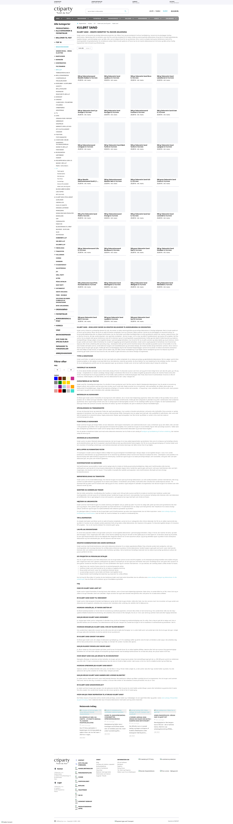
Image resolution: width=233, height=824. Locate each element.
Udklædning (171, 18)
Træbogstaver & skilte (63, 72)
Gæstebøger (60, 155)
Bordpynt (120, 764)
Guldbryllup (60, 244)
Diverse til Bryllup (62, 147)
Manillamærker (61, 173)
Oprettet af (173, 821)
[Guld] (68, 382)
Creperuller (60, 202)
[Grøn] (60, 382)
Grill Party (60, 275)
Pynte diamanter (61, 137)
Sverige (58, 258)
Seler (57, 232)
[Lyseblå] (64, 386)
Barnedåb (59, 59)
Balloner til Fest (64, 38)
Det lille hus (60, 194)
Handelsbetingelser (85, 768)
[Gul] (64, 382)
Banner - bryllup (61, 163)
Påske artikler (61, 281)
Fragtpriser (82, 790)
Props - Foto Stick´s (62, 166)
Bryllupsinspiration (62, 75)
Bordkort (59, 97)
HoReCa (158, 18)
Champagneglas (61, 78)
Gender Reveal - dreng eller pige (64, 52)
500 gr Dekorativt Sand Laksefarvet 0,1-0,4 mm (165, 77)
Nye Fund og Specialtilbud (62, 340)
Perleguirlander (61, 81)
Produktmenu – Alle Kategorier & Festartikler (64, 30)
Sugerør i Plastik (101, 776)
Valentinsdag (61, 268)
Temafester (60, 251)
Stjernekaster (60, 221)
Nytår (58, 278)
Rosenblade (59, 91)
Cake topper (59, 192)
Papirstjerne (60, 210)
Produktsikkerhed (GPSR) (84, 807)
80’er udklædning (62, 306)
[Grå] (56, 382)
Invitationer (60, 234)
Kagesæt (58, 158)
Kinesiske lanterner (62, 208)
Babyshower (60, 56)
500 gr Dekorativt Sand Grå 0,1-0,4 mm (140, 180)
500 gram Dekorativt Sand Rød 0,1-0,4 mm (140, 249)
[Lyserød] (68, 386)
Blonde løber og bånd (63, 189)
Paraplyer (59, 224)
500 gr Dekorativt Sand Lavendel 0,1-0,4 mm (165, 215)
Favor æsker (60, 150)
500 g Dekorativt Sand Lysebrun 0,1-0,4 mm (112, 77)
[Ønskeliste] (143, 11)
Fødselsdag (60, 248)
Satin (57, 115)
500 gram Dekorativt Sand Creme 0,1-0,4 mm (166, 180)
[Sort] (64, 391)
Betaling (81, 785)
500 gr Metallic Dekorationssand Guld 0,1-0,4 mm (87, 181)
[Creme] (68, 378)
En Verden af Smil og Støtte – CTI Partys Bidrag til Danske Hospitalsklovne (90, 720)
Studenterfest (61, 265)
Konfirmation (61, 63)
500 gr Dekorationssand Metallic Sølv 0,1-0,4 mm (113, 180)
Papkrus (119, 766)
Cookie (80, 777)
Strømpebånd (60, 107)
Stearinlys (99, 770)
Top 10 (70, 18)
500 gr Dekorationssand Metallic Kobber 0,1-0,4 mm (87, 77)
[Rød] (60, 391)
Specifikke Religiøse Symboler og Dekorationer (63, 300)
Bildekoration (60, 152)
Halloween (60, 255)
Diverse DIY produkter (63, 184)
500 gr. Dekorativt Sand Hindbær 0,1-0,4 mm (165, 249)
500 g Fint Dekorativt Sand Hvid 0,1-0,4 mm (87, 215)
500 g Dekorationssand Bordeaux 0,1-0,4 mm (112, 249)
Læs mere (82, 737)
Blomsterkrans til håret (64, 226)
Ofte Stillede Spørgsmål (83, 764)
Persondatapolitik (85, 773)
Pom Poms (59, 134)
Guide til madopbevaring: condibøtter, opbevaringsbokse (115, 717)
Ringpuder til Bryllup (63, 94)
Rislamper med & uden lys (64, 160)
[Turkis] (72, 391)
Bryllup (59, 70)
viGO (58, 330)
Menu (59, 18)
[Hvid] (72, 382)
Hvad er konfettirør (102, 768)
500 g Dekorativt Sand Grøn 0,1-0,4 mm (167, 111)
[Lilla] (60, 386)
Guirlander (59, 200)
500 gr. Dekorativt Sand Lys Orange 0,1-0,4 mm (87, 111)
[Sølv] (68, 391)
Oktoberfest (60, 288)
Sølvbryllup (60, 241)
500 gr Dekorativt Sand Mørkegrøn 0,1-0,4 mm (112, 284)
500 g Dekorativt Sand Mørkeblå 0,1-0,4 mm (165, 284)
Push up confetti (61, 205)
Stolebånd (59, 105)
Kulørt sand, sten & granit (63, 186)
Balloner (129, 18)
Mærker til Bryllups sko (63, 126)
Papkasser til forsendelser (62, 347)
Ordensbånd (61, 309)
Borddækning (144, 18)
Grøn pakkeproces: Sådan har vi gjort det (164, 716)
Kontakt (81, 760)
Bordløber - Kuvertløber (64, 83)
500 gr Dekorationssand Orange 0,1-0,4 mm (113, 215)
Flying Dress (121, 768)
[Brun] (64, 378)
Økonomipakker (63, 335)
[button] (84, 48)
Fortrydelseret (83, 781)
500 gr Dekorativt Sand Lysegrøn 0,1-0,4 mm (165, 146)
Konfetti (58, 86)
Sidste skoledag (61, 292)
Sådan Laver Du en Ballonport (126, 772)
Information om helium (103, 774)
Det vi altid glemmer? (62, 129)
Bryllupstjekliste (101, 766)
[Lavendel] (56, 386)
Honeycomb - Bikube (62, 140)
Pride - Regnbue (61, 295)
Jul (57, 271)
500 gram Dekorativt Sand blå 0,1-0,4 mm (87, 318)
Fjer (57, 218)
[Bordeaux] (60, 378)
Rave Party (60, 285)
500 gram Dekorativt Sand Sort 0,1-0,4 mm (140, 318)
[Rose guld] (56, 391)
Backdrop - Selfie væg (62, 229)
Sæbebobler (59, 121)
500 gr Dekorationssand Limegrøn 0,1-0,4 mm (86, 146)
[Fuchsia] (72, 378)
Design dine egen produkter (65, 213)
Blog (97, 762)
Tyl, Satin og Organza (124, 770)
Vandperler (59, 124)
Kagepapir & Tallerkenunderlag (62, 143)
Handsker (59, 132)
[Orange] (72, 386)
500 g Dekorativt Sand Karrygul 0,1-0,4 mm (112, 111)
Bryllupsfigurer (61, 89)
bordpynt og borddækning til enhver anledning (156, 431)
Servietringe (60, 110)
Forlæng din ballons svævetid (105, 764)
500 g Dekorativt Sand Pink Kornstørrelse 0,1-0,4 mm (87, 284)
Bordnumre (59, 216)
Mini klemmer (60, 176)
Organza (58, 99)
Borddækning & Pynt (63, 319)
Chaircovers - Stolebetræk (64, 102)
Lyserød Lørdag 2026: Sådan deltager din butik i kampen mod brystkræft (140, 719)
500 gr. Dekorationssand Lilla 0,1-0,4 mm (88, 249)
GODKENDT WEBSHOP (85, 801)
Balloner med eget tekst (103, 772)
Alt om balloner (122, 762)
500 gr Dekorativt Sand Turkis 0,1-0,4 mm (139, 146)
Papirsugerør (60, 171)
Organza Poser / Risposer (64, 118)
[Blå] (56, 378)
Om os (80, 795)
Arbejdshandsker (64, 353)
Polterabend (60, 66)
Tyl (57, 113)
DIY (57, 168)
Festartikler (98, 18)
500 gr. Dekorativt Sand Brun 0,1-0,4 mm (141, 77)
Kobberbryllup (61, 238)
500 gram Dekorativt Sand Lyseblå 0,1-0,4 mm (113, 318)
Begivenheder (83, 18)
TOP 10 (58, 42)
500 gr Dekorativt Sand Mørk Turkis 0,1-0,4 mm (114, 146)
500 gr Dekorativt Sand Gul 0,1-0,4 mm (140, 215)
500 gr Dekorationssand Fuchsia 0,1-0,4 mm (139, 111)
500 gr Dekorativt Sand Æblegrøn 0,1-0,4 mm (139, 284)
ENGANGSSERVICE (114, 18)
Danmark (59, 261)
